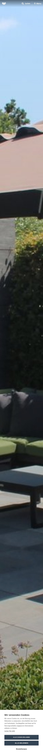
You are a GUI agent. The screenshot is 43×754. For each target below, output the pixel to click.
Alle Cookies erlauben (21, 737)
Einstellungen (21, 749)
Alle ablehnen (21, 743)
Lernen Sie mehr (9, 731)
